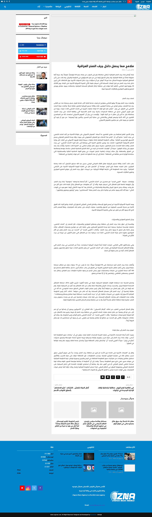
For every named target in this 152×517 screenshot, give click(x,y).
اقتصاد (94, 7)
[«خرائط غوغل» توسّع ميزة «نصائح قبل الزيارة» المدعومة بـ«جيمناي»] (89, 467)
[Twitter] (34, 488)
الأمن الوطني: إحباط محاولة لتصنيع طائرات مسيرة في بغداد (28, 111)
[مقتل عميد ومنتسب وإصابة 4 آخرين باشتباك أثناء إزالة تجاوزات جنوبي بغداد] (41, 98)
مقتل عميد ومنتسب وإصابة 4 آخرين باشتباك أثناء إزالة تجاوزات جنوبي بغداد (102, 1)
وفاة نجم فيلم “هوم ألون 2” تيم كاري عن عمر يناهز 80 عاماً (27, 75)
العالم (51, 467)
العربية (137, 1)
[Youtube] (22, 488)
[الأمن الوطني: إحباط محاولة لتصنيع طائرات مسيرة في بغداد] (41, 111)
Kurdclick (93, 514)
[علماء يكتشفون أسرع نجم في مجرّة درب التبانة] (89, 456)
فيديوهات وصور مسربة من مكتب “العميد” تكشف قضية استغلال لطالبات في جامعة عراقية (112, 467)
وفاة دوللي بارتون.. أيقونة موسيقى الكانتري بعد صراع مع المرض (26, 86)
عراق (51, 463)
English (148, 1)
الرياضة (58, 7)
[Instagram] (28, 488)
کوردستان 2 (49, 457)
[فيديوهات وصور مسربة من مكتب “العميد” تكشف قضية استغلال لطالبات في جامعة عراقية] (129, 467)
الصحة (86, 7)
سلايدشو (50, 460)
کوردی (142, 1)
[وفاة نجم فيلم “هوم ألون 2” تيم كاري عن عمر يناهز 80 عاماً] (41, 75)
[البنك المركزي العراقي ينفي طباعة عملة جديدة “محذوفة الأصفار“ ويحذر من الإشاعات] (41, 123)
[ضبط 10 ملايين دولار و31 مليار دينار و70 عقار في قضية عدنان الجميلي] (129, 456)
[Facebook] (40, 488)
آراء (38, 7)
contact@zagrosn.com (97, 505)
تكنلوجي (67, 7)
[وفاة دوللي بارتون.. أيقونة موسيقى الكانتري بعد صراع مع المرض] (41, 87)
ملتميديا (49, 7)
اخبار (104, 7)
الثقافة (77, 7)
